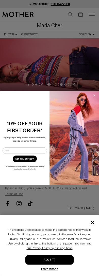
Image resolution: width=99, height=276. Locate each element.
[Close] (92, 222)
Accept (49, 260)
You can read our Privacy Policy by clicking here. (59, 245)
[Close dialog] (94, 96)
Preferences (49, 269)
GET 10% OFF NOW (25, 159)
